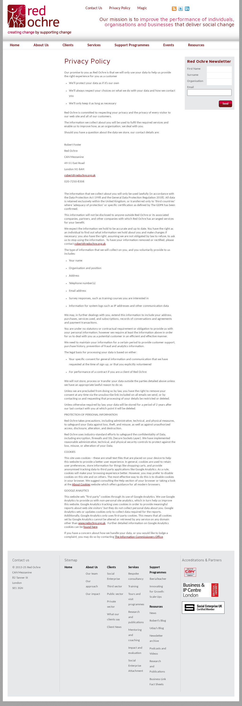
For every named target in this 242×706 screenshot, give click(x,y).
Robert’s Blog (158, 620)
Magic (142, 8)
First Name (193, 68)
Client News (114, 627)
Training (133, 586)
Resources (196, 45)
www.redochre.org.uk (91, 523)
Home (14, 45)
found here (90, 527)
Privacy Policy (119, 8)
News (153, 613)
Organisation (195, 81)
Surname (192, 74)
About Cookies (81, 484)
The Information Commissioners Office (139, 536)
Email (190, 87)
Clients (68, 45)
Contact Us (94, 8)
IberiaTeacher (158, 578)
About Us (41, 45)
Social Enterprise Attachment (135, 665)
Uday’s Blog (157, 628)
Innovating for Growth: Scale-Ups (157, 591)
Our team (92, 573)
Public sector (115, 594)
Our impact (93, 594)
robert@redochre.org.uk (79, 175)
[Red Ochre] (37, 32)
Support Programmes (132, 45)
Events (168, 45)
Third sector (114, 586)
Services (93, 45)
